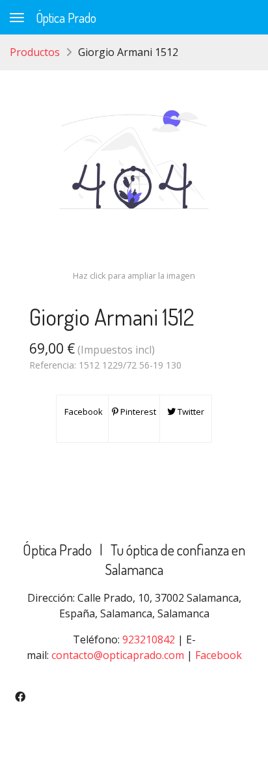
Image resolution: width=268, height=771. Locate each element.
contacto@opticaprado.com (117, 655)
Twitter (190, 411)
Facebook (82, 411)
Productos (35, 52)
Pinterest (137, 411)
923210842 (148, 639)
